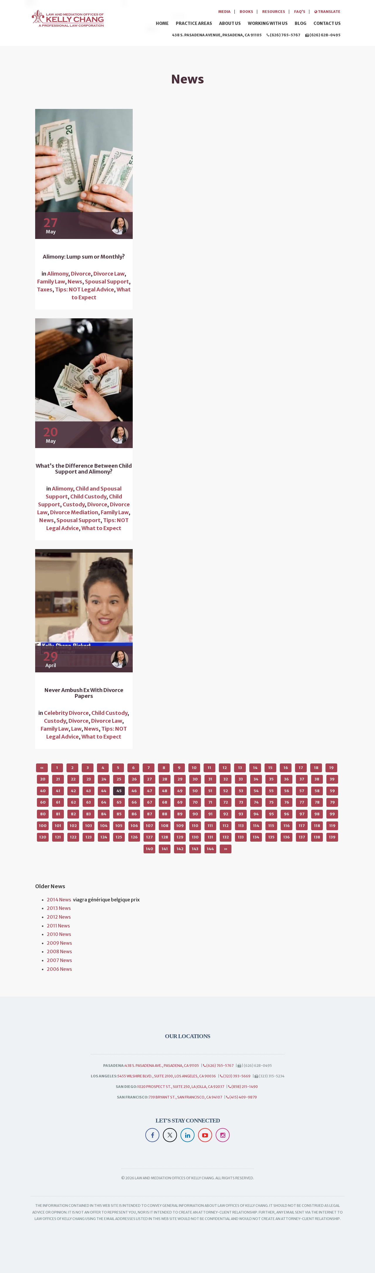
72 (225, 802)
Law (76, 728)
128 (164, 837)
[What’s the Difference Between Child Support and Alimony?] (84, 383)
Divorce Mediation (74, 512)
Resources (273, 11)
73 (241, 802)
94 (256, 813)
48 (164, 790)
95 (271, 813)
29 (180, 779)
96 (286, 813)
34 (256, 779)
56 (286, 790)
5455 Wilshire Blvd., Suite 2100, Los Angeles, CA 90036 (166, 1076)
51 (210, 790)
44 (103, 790)
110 (195, 825)
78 (317, 802)
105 (118, 825)
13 (240, 767)
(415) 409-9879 (243, 1097)
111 (210, 825)
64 (103, 802)
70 (195, 802)
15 (270, 767)
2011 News (58, 926)
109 (180, 825)
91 (210, 813)
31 (210, 779)
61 (58, 802)
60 (43, 802)
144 (210, 848)
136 (286, 837)
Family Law (51, 281)
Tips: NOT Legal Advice (84, 289)
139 (332, 837)
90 (195, 813)
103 (88, 825)
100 (43, 825)
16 (286, 767)
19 (331, 767)
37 (302, 779)
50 (195, 790)
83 (88, 813)
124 (103, 837)
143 (195, 848)
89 (180, 813)
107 (149, 825)
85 (119, 813)
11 (209, 767)
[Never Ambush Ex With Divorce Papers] (84, 611)
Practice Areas (194, 23)
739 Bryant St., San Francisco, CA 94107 (185, 1097)
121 (58, 837)
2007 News (59, 960)
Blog (300, 23)
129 (180, 837)
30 (195, 779)
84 (103, 813)
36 (286, 779)
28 (164, 779)
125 (119, 837)
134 (256, 837)
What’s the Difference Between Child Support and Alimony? (84, 469)
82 (73, 813)
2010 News (59, 934)
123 (89, 837)
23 (88, 779)
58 (317, 790)
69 (180, 802)
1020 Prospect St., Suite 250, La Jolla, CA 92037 (180, 1086)
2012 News (59, 917)
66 (134, 802)
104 (104, 825)
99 (332, 813)
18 (316, 767)
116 (287, 825)
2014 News (59, 900)
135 (271, 837)
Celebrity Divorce (66, 713)
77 (301, 802)
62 (73, 802)
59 (332, 790)
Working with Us (268, 23)
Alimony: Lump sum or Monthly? (84, 257)
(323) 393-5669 (236, 1076)
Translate (328, 11)
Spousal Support (107, 281)
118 (317, 825)
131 (210, 837)
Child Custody (88, 496)
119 (332, 825)
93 (240, 813)
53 (241, 790)
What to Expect (101, 528)
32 (226, 779)
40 (43, 790)
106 (134, 825)
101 (58, 825)
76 (286, 802)
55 (271, 790)
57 (301, 790)
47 (149, 790)
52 (225, 790)
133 (241, 837)
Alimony (57, 273)
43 (88, 790)
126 (134, 837)
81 (58, 813)
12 (225, 767)
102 (73, 825)
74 (256, 802)
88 (164, 813)
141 (165, 848)
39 (332, 779)
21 (58, 779)
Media (224, 11)
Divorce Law (109, 273)
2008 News (59, 951)
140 (149, 848)
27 (149, 779)
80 (43, 813)
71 (210, 802)
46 (134, 790)
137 (302, 837)
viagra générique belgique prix (106, 900)
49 (180, 790)
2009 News (59, 943)
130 (195, 837)
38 (317, 779)
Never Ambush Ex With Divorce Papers (84, 693)
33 (241, 779)
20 (42, 779)
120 (42, 837)
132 (226, 837)
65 (119, 802)
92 (225, 813)
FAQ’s (299, 11)
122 (73, 837)
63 (88, 802)
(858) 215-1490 (244, 1086)
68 (164, 802)
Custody (74, 504)
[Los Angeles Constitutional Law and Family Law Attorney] (67, 17)
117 (302, 825)
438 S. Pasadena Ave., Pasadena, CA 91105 (162, 1065)
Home (162, 23)
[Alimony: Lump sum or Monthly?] (84, 174)
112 (226, 825)
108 (164, 825)
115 (271, 825)
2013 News (59, 908)
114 (256, 825)
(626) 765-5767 (284, 35)
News (75, 281)
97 (301, 813)
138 (317, 837)
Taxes (44, 289)
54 (256, 790)
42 (73, 790)
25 (119, 779)
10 (194, 767)
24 (103, 779)
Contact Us (327, 23)
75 (271, 802)
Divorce (81, 273)
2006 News (59, 969)
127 (149, 837)
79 (332, 802)
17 (301, 767)
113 (241, 825)
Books (246, 11)
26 (134, 779)
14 (255, 767)
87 (149, 813)
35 (271, 779)
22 (73, 779)
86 (134, 813)
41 (58, 790)
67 (149, 802)
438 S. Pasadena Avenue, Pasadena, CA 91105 (217, 35)
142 (180, 848)
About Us (230, 23)
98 (317, 813)
